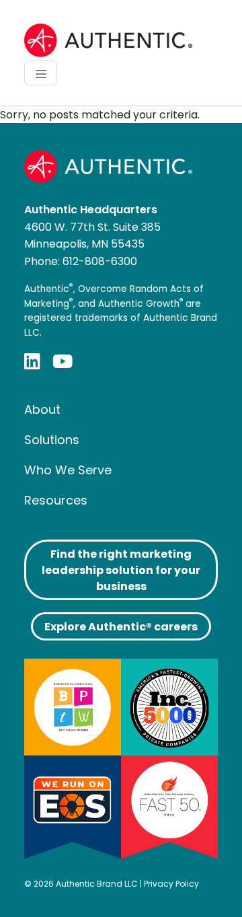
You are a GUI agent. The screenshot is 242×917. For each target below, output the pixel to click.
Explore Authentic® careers (121, 626)
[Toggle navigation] (40, 73)
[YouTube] (62, 361)
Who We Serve (68, 470)
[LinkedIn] (32, 361)
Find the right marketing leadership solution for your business (121, 570)
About (42, 409)
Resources (55, 500)
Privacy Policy (171, 883)
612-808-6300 (100, 261)
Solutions (51, 439)
